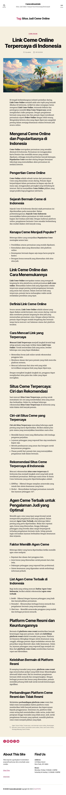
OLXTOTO (37, 789)
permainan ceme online (32, 727)
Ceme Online (33, 33)
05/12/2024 (39, 52)
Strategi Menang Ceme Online (21, 729)
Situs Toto (6, 770)
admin (29, 52)
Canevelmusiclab (33, 4)
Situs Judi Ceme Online (47, 727)
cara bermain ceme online (38, 725)
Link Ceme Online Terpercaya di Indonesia (33, 43)
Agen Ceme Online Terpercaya (21, 725)
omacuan (6, 777)
